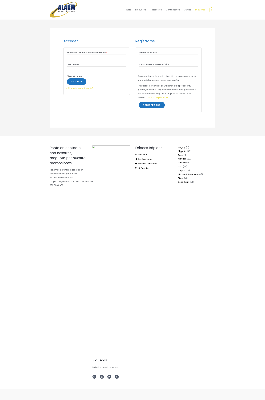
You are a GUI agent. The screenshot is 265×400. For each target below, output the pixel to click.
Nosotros (157, 9)
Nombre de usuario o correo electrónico (92, 52)
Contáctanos (173, 9)
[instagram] (103, 377)
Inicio (128, 9)
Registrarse (151, 105)
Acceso (76, 81)
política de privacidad (158, 97)
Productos (140, 9)
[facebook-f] (117, 377)
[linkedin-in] (110, 377)
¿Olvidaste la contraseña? (79, 88)
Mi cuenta (200, 9)
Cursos (187, 9)
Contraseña (79, 64)
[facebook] (95, 377)
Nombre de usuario (154, 52)
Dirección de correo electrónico (160, 64)
